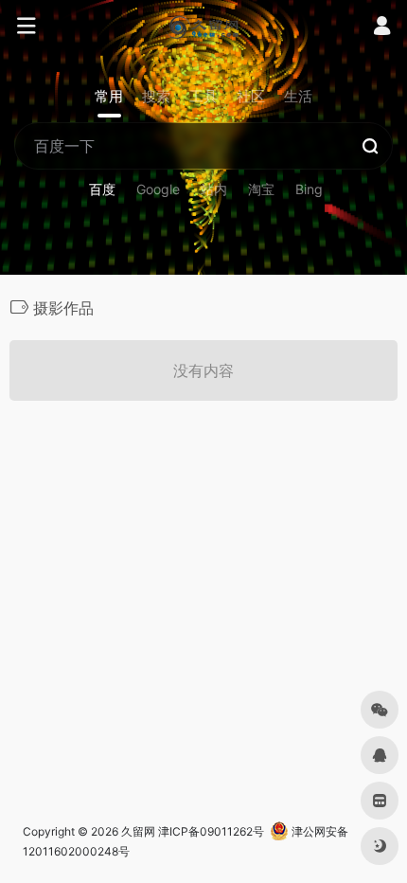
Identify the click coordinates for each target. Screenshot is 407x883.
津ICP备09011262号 (211, 831)
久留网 (138, 831)
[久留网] (203, 26)
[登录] (382, 28)
